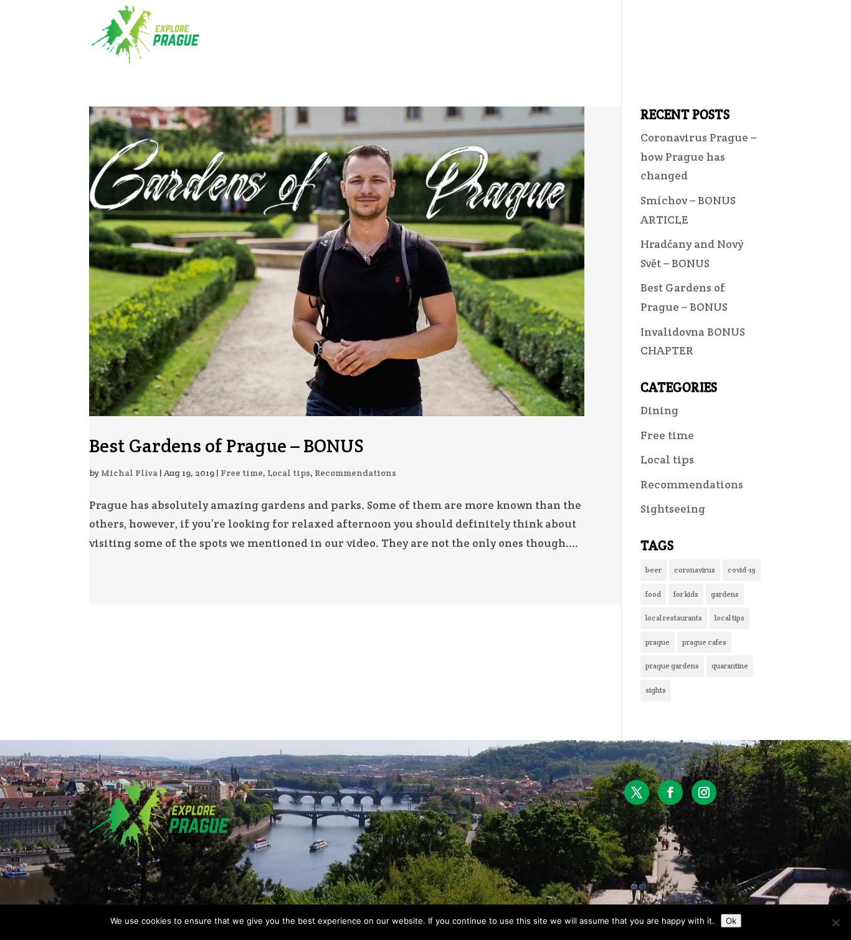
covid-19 (742, 569)
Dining (659, 410)
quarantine (729, 665)
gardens (725, 594)
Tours (531, 36)
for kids (685, 594)
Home (481, 36)
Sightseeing (672, 508)
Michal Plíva (129, 472)
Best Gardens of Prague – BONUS (226, 446)
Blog (681, 36)
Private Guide (608, 36)
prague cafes (704, 642)
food (653, 594)
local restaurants (673, 617)
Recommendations (355, 472)
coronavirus (694, 569)
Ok (731, 921)
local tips (729, 617)
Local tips (288, 472)
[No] (835, 922)
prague (657, 642)
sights (655, 690)
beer (653, 569)
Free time (242, 472)
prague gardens (672, 665)
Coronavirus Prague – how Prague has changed (698, 156)
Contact (736, 36)
